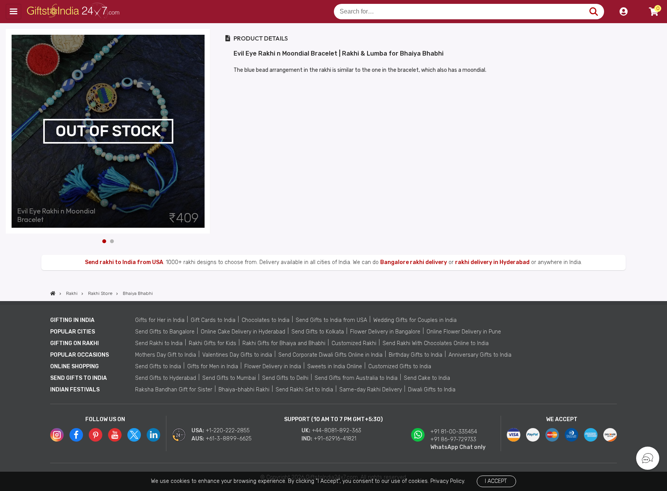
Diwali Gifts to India (431, 389)
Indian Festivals (75, 389)
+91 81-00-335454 (453, 431)
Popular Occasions (79, 355)
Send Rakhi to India (159, 343)
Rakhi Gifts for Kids (212, 343)
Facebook (76, 435)
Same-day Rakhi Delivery (370, 389)
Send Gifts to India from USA (331, 320)
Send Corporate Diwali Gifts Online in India (330, 355)
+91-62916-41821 (335, 438)
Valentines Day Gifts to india (237, 355)
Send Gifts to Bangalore (165, 331)
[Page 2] (112, 241)
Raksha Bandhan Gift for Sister (173, 389)
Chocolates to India (265, 320)
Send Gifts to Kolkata (317, 331)
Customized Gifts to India (399, 366)
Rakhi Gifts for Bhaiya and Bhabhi (283, 343)
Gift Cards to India (213, 320)
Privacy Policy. (447, 481)
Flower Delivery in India (272, 366)
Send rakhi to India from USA (124, 262)
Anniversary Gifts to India (480, 355)
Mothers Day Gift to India (165, 355)
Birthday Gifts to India (415, 355)
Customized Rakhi (354, 343)
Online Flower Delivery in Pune (464, 331)
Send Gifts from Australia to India (356, 378)
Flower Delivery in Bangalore (385, 331)
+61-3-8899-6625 (229, 438)
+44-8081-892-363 (336, 430)
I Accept (496, 481)
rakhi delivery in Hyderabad (492, 262)
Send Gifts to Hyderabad (165, 378)
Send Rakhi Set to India (304, 389)
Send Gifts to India (158, 366)
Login (623, 11)
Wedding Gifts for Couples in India (415, 320)
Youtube (115, 435)
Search (593, 11)
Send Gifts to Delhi (285, 378)
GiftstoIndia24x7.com (74, 11)
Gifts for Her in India (160, 320)
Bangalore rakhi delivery (413, 262)
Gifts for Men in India (212, 366)
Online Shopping (74, 366)
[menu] (13, 11)
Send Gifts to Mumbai (229, 378)
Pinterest (95, 435)
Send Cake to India (427, 378)
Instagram (57, 435)
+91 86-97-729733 (453, 439)
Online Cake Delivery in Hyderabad (243, 331)
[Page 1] (104, 241)
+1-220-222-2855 (228, 430)
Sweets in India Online (334, 366)
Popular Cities (72, 331)
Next (204, 131)
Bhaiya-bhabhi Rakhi (243, 389)
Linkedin (153, 435)
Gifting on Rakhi (74, 343)
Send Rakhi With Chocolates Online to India (436, 343)
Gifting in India (72, 320)
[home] (53, 293)
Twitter (134, 435)
